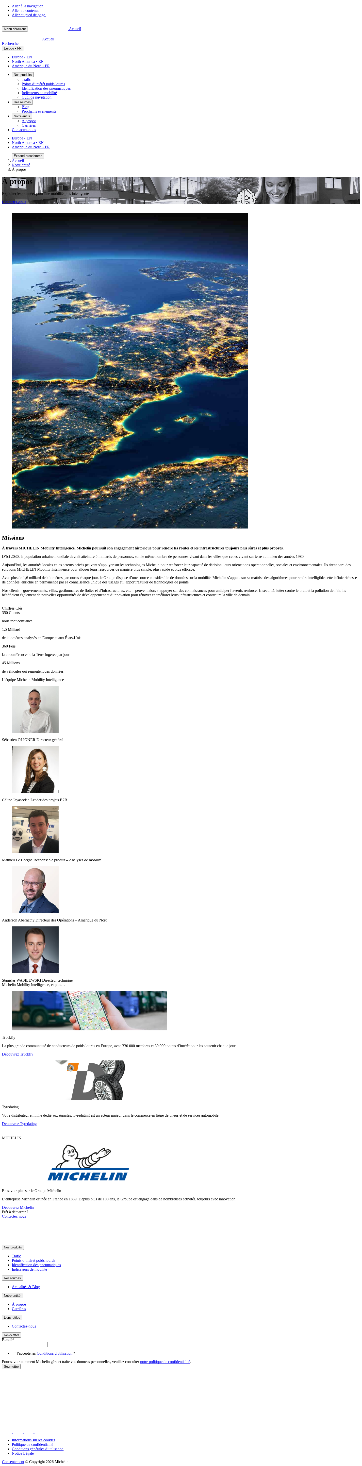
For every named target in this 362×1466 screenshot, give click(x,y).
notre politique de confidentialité (165, 1362)
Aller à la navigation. (28, 6)
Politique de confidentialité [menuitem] (32, 1444)
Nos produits (13, 1247)
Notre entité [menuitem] (22, 116)
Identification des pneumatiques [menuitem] (46, 88)
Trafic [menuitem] (26, 79)
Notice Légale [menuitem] (23, 1453)
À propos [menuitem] (29, 121)
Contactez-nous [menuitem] (24, 130)
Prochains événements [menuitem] (39, 111)
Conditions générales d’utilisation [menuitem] (38, 1449)
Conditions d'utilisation (54, 1353)
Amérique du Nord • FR (31, 66)
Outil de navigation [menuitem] (36, 97)
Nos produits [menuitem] (23, 75)
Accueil (18, 160)
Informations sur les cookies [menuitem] (33, 1440)
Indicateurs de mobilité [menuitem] (39, 93)
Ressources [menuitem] (22, 102)
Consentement (13, 1462)
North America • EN (28, 61)
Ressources (12, 1278)
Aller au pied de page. (29, 15)
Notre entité (21, 165)
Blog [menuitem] (25, 107)
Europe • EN (22, 57)
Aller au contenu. (25, 10)
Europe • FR (12, 48)
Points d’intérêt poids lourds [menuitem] (43, 84)
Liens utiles (12, 1317)
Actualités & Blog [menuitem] (26, 1287)
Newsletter (11, 1335)
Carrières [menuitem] (29, 125)
